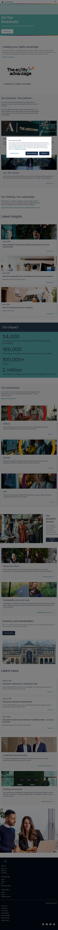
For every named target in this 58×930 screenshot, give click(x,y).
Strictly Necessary (32, 153)
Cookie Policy (17, 149)
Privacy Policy (23, 149)
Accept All (44, 153)
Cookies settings (14, 153)
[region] (29, 147)
